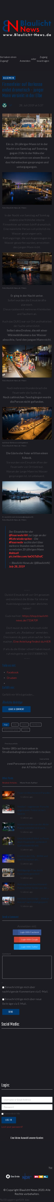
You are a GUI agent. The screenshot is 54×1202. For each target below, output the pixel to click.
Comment (6, 954)
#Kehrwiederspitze (20, 538)
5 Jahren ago (27, 797)
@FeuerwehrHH (18, 535)
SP (10, 105)
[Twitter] (25, 14)
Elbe (15, 725)
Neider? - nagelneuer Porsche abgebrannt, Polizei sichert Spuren (33, 810)
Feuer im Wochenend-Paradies (34, 792)
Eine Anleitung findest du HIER (32, 641)
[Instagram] (42, 14)
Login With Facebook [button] (29, 932)
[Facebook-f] (16, 14)
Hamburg (36, 725)
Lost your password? (12, 1126)
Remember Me (11, 1113)
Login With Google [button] (29, 939)
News (25, 730)
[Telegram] (50, 14)
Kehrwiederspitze (11, 730)
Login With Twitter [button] (29, 946)
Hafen (24, 725)
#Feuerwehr (16, 542)
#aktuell (14, 553)
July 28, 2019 (17, 566)
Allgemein (8, 78)
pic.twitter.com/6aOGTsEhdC (26, 556)
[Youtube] (33, 14)
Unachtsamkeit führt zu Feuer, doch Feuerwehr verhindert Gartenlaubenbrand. (33, 842)
